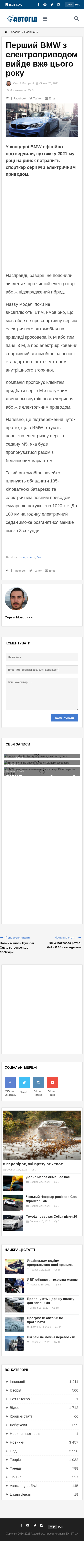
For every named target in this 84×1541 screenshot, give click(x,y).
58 (57, 1307)
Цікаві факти (20, 1494)
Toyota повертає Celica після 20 (51, 1216)
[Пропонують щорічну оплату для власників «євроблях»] (14, 1305)
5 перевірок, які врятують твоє (33, 1164)
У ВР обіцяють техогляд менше (52, 1279)
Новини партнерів (25, 1434)
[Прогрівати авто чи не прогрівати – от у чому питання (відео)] (14, 1324)
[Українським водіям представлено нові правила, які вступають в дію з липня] (14, 1266)
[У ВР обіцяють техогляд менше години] (14, 1285)
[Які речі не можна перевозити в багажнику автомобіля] (14, 1343)
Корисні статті (21, 1416)
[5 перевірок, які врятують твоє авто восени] (42, 1135)
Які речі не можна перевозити (51, 1337)
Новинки (29, 31)
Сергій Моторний (23, 83)
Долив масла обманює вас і (48, 1177)
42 (59, 1342)
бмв (39, 557)
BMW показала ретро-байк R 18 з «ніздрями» (64, 945)
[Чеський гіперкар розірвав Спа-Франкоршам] (13, 1203)
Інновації (17, 1382)
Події (14, 1451)
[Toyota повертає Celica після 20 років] (13, 1223)
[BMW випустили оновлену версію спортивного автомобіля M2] (42, 758)
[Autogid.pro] (22, 18)
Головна (15, 31)
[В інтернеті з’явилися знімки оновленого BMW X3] (42, 778)
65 (59, 1284)
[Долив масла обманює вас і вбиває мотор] (13, 1183)
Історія (15, 1390)
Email (52, 98)
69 (59, 1269)
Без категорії (21, 1399)
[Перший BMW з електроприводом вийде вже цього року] (42, 120)
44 (60, 1327)
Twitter (37, 98)
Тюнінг (15, 1477)
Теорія (15, 1460)
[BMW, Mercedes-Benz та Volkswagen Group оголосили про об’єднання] (42, 769)
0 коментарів (18, 90)
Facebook (19, 98)
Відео (14, 1408)
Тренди (16, 1468)
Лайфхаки (18, 1425)
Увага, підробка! (23, 1486)
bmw (22, 557)
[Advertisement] (42, 224)
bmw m (31, 557)
